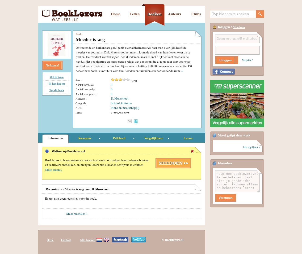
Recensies (84, 138)
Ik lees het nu (57, 84)
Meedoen (239, 27)
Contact (66, 239)
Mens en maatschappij (125, 107)
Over (50, 239)
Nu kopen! (52, 65)
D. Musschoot (120, 98)
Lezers (188, 138)
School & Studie (121, 103)
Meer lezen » (53, 169)
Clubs (196, 14)
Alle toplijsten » (251, 147)
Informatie (55, 138)
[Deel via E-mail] (129, 121)
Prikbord (119, 138)
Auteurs (174, 14)
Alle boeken (87, 239)
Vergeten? (247, 59)
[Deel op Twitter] (135, 121)
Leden (135, 14)
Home (115, 14)
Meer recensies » (77, 213)
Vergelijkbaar (153, 138)
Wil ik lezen (57, 77)
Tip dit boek (56, 90)
